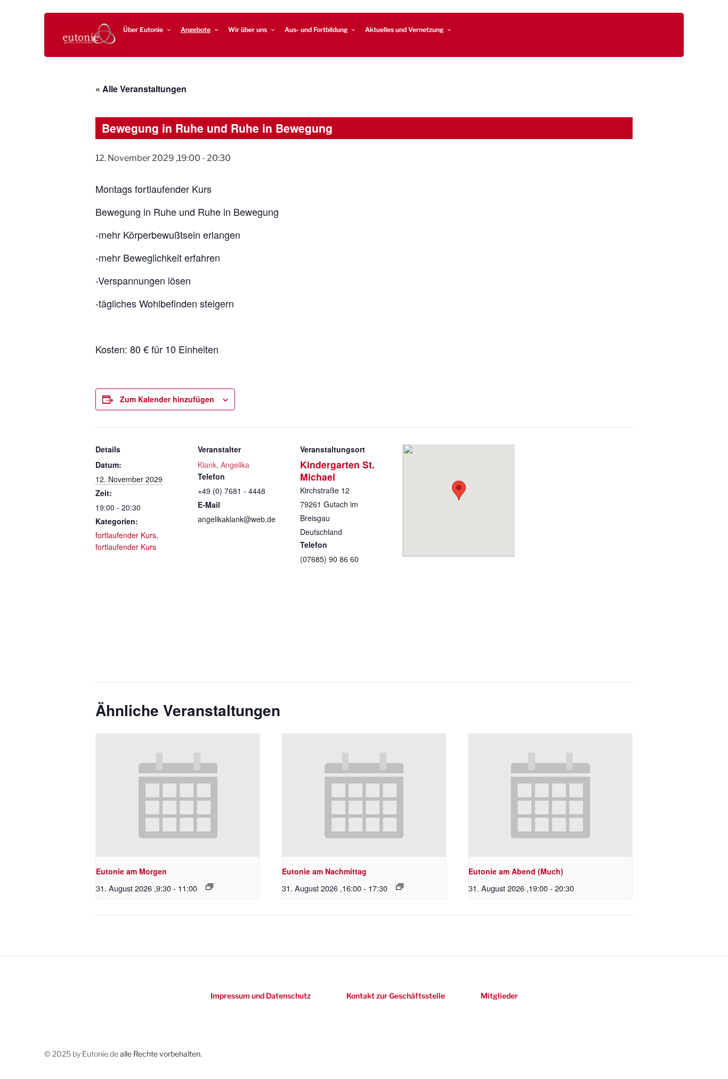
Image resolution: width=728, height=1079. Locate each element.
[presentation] (178, 795)
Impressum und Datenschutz (261, 995)
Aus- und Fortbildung (316, 30)
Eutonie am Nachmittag (324, 871)
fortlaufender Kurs (125, 535)
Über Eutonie (143, 30)
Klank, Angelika (223, 464)
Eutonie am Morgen (131, 871)
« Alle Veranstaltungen (141, 89)
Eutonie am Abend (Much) (515, 871)
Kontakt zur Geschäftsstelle (395, 995)
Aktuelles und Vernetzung (404, 30)
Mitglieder (499, 995)
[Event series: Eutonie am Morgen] (209, 886)
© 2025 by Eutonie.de (82, 1053)
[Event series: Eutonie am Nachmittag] (399, 886)
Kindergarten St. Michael (337, 470)
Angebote (196, 30)
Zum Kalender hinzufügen (167, 399)
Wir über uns (247, 30)
